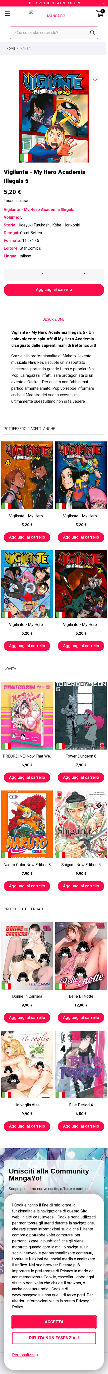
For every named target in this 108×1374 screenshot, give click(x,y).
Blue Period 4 (81, 1105)
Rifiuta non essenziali (54, 1338)
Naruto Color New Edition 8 (27, 864)
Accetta (54, 1322)
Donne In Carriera (27, 996)
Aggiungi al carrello (54, 289)
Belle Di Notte (81, 996)
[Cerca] (93, 33)
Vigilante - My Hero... (27, 516)
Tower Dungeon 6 (81, 756)
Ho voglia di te (27, 1105)
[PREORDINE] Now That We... (27, 756)
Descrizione (53, 319)
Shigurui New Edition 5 (81, 864)
